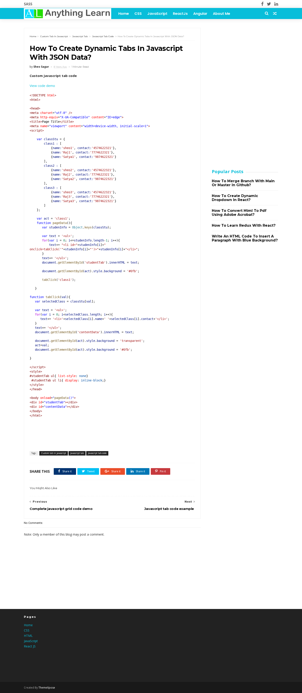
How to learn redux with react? (243, 225)
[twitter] (269, 4)
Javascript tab (80, 36)
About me (221, 13)
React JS (30, 646)
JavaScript (157, 13)
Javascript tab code (103, 36)
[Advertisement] (245, 94)
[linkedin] (276, 4)
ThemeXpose (46, 687)
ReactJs (180, 13)
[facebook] (262, 4)
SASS (28, 4)
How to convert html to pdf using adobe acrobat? (239, 213)
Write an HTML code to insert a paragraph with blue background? (245, 238)
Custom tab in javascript (54, 36)
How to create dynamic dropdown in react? (235, 198)
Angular (200, 13)
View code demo (42, 85)
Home (123, 13)
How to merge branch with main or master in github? (243, 183)
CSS (138, 13)
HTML (28, 636)
